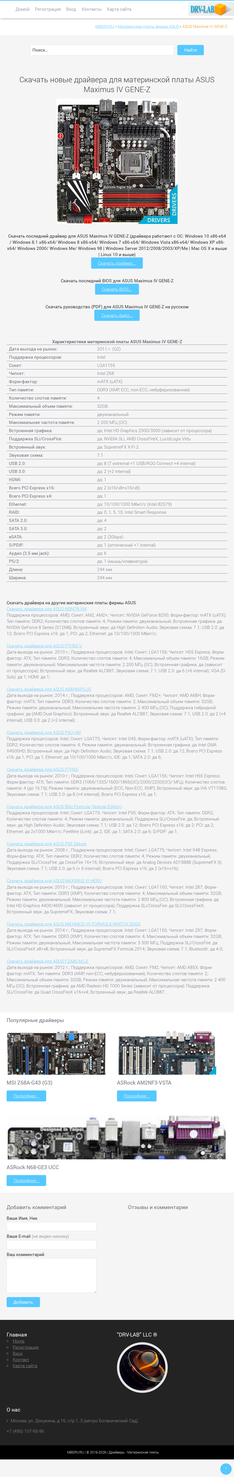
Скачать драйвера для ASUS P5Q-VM (44, 732)
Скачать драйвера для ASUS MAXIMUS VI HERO (54, 880)
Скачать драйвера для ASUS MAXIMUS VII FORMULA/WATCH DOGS (73, 924)
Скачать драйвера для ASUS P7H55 (42, 769)
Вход (71, 9)
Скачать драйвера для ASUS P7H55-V (44, 646)
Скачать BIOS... (117, 289)
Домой (22, 9)
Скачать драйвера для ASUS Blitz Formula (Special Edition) (64, 806)
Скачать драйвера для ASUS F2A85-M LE (47, 961)
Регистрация (48, 9)
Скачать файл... (117, 315)
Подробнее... (26, 1096)
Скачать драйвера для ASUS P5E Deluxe (47, 843)
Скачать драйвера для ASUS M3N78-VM (47, 609)
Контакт (21, 1359)
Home (18, 1341)
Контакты (91, 9)
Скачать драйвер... (117, 263)
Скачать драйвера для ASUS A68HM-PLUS (49, 689)
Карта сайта (119, 9)
